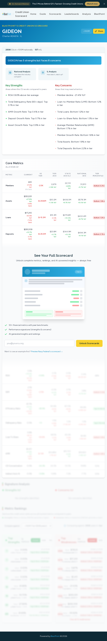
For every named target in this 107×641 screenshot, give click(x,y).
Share (100, 31)
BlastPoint (99, 14)
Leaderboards (72, 14)
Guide (43, 14)
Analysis (86, 14)
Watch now (92, 4)
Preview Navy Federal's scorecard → (47, 351)
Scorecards (55, 14)
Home (33, 14)
